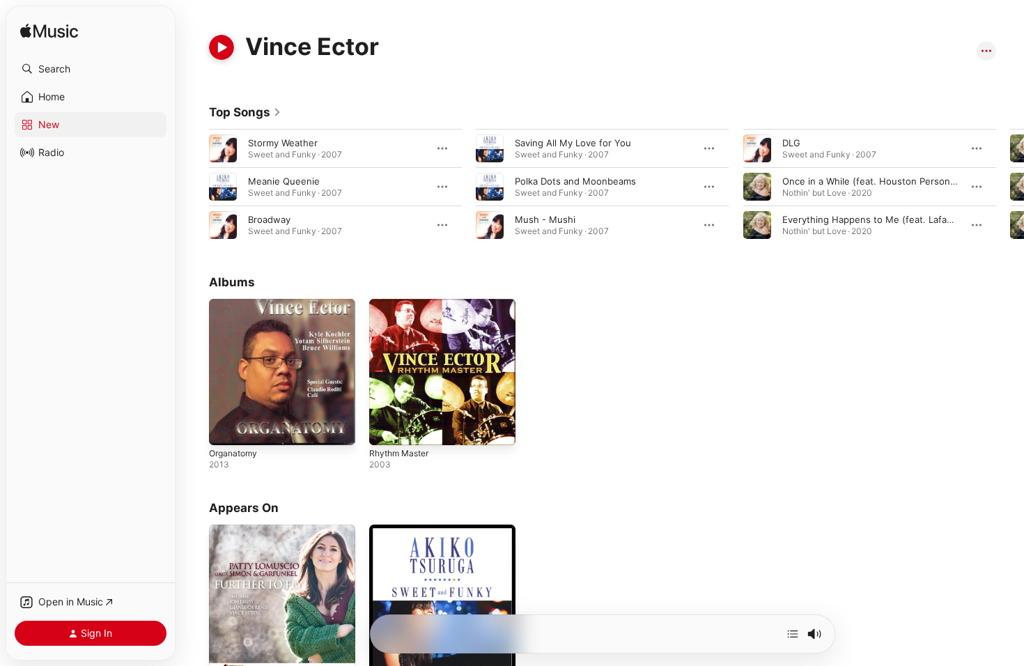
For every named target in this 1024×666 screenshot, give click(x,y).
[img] (49, 32)
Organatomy (235, 304)
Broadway (269, 219)
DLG (791, 142)
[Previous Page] (195, 187)
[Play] (221, 47)
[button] (90, 69)
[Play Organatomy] (226, 427)
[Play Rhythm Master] (386, 427)
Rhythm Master (402, 304)
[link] (245, 112)
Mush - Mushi (545, 219)
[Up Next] (792, 634)
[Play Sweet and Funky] (386, 653)
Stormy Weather (283, 142)
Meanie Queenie (284, 181)
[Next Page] (1010, 187)
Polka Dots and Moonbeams (575, 181)
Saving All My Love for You (573, 142)
